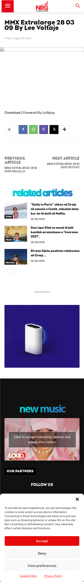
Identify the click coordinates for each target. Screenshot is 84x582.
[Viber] (43, 129)
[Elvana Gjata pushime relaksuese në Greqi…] (15, 257)
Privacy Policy (53, 576)
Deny (42, 553)
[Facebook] (23, 129)
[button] (77, 499)
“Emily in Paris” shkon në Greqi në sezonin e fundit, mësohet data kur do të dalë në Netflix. (55, 209)
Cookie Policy (28, 576)
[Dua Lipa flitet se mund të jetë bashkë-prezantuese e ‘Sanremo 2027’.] (15, 234)
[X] (54, 129)
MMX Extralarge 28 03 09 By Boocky (63, 165)
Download (12, 112)
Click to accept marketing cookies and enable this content (42, 439)
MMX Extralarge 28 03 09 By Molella (20, 169)
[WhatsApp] (33, 129)
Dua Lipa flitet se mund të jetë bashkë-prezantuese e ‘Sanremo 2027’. (54, 232)
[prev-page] (7, 272)
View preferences (42, 566)
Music (9, 240)
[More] (64, 129)
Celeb (9, 216)
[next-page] (14, 272)
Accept (42, 541)
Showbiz (10, 263)
